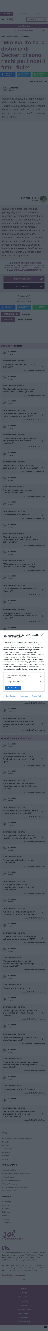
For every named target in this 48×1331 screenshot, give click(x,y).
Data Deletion (11, 696)
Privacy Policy (37, 696)
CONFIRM (13, 688)
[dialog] (24, 665)
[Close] (43, 635)
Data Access (24, 696)
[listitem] (24, 676)
